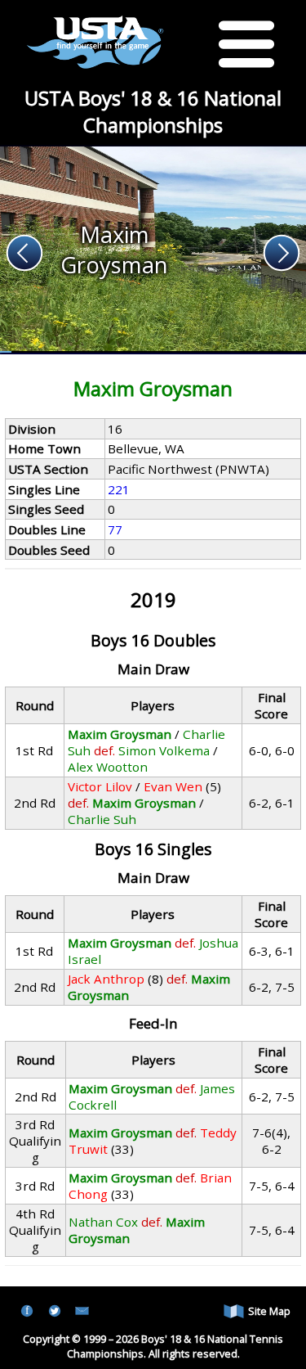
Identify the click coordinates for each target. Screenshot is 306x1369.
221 (119, 489)
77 (115, 529)
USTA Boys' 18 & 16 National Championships (153, 111)
